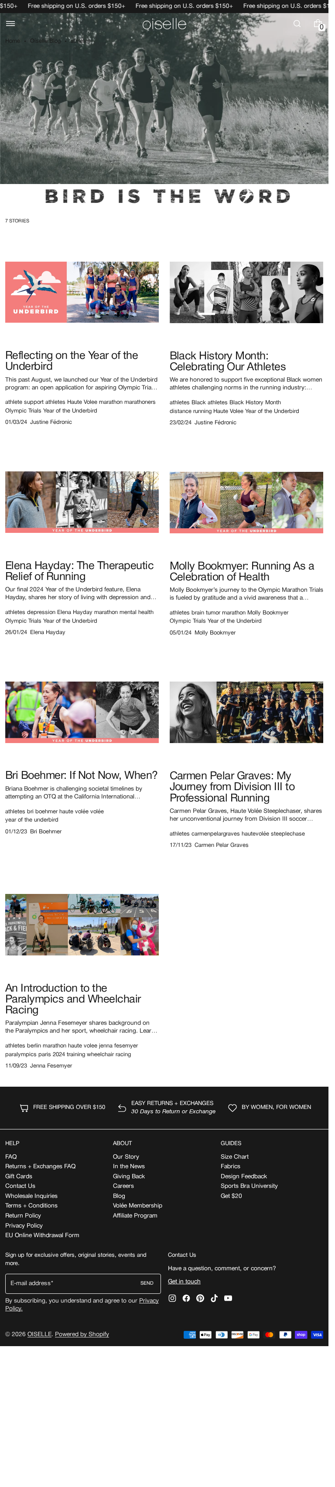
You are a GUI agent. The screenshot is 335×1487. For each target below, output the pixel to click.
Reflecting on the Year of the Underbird (71, 361)
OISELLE (39, 1334)
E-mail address (30, 1283)
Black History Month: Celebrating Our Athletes (228, 361)
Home (12, 41)
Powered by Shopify (82, 1334)
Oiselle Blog (45, 41)
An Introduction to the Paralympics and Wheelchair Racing (73, 1000)
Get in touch (184, 1282)
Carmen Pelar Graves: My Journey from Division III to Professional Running (232, 787)
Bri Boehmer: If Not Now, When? (81, 776)
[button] (10, 23)
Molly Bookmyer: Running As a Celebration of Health (242, 572)
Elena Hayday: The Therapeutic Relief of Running (79, 571)
